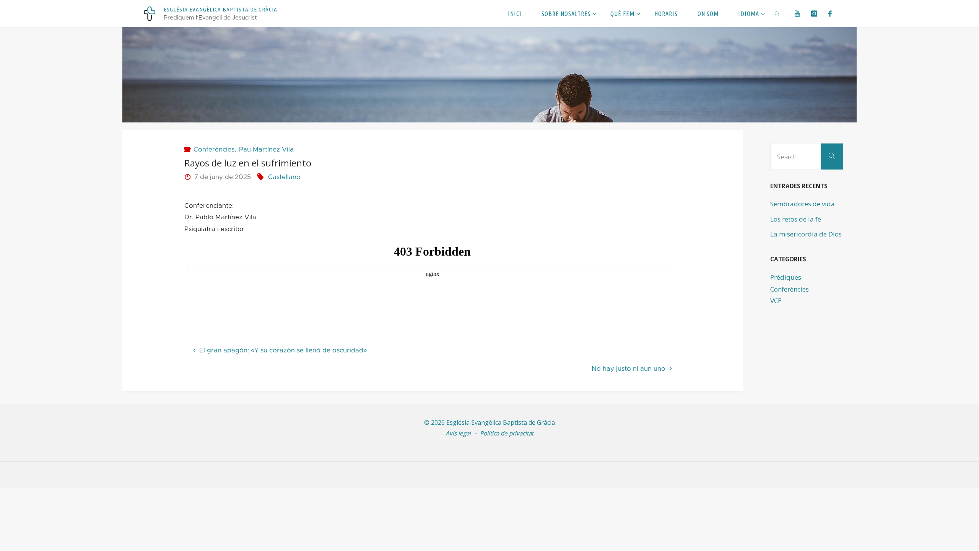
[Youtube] (797, 13)
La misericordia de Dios (806, 234)
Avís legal (458, 433)
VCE (776, 300)
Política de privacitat (506, 433)
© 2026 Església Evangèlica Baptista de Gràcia (489, 422)
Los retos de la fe (795, 219)
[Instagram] (814, 13)
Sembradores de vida (802, 203)
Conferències (214, 149)
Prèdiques (785, 277)
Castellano (284, 177)
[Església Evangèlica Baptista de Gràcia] (149, 13)
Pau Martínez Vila (266, 149)
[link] (777, 13)
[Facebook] (830, 13)
